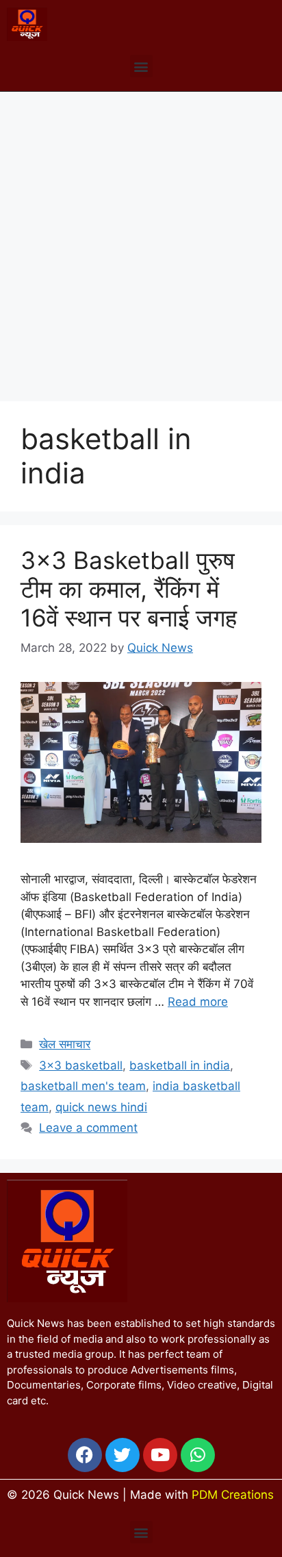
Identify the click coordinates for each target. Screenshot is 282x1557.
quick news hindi (101, 1107)
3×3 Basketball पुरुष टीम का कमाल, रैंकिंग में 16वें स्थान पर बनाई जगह (129, 589)
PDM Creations (233, 1495)
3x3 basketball (81, 1065)
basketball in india (179, 1065)
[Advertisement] (141, 240)
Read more (198, 1002)
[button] (141, 66)
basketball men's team (83, 1086)
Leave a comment (88, 1128)
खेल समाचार (64, 1044)
